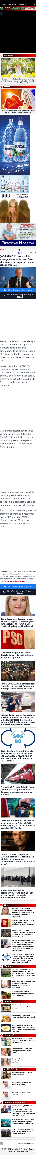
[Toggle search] (33, 13)
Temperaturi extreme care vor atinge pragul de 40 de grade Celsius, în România (18, 111)
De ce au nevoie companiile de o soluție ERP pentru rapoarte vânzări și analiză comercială (23, 1122)
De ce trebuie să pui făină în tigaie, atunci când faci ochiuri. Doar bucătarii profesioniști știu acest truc (23, 1028)
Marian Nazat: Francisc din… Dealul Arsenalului (22, 1083)
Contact (32, 4)
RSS (4, 4)
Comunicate (22, 4)
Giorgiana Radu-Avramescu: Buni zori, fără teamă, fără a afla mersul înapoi (23, 1040)
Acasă (2, 250)
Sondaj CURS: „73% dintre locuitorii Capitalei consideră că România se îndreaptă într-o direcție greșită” (18, 686)
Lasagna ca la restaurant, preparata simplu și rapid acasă (23, 1016)
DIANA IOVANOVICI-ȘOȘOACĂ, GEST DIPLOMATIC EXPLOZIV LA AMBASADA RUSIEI (23, 1132)
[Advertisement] (18, 35)
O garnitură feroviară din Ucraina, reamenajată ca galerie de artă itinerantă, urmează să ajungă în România (17, 791)
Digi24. (12, 446)
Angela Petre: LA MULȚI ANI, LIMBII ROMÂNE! (22, 1073)
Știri (6, 250)
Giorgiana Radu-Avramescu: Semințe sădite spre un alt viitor (22, 1051)
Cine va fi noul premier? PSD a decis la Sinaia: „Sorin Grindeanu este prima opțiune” (17, 655)
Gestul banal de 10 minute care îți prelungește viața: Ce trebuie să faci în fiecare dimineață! (23, 984)
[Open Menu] (1, 13)
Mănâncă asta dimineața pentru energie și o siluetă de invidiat (22, 1007)
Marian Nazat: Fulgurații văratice (21, 1093)
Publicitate (12, 4)
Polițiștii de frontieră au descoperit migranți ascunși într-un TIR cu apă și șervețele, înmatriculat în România (17, 894)
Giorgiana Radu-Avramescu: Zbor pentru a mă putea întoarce (22, 1061)
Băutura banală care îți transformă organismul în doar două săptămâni (23, 993)
